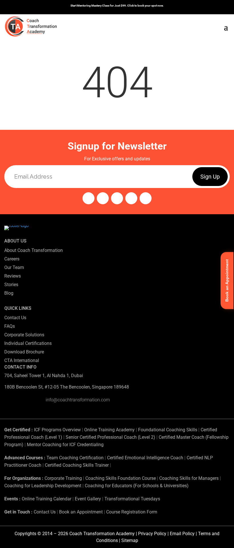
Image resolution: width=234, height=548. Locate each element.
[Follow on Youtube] (117, 198)
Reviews (12, 276)
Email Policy (182, 533)
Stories (11, 284)
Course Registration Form (131, 512)
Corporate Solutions (24, 334)
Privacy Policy (152, 533)
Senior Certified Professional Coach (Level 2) (111, 437)
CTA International (21, 360)
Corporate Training (63, 478)
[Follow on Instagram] (88, 198)
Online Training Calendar (46, 499)
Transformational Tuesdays (132, 499)
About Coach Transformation (33, 250)
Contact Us (15, 317)
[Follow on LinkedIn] (131, 198)
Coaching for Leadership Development (42, 485)
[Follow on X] (146, 198)
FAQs (9, 326)
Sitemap (129, 540)
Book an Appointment (81, 512)
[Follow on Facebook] (103, 198)
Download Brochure (24, 352)
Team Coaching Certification (75, 457)
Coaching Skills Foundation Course (120, 478)
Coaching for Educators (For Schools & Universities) (137, 485)
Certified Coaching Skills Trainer (77, 465)
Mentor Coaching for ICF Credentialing (65, 444)
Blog (8, 293)
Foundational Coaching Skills (167, 429)
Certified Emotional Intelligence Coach (145, 457)
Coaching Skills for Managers (189, 478)
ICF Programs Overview (57, 429)
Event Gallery (88, 499)
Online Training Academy (109, 429)
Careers (11, 259)
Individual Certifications (28, 343)
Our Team (14, 267)
